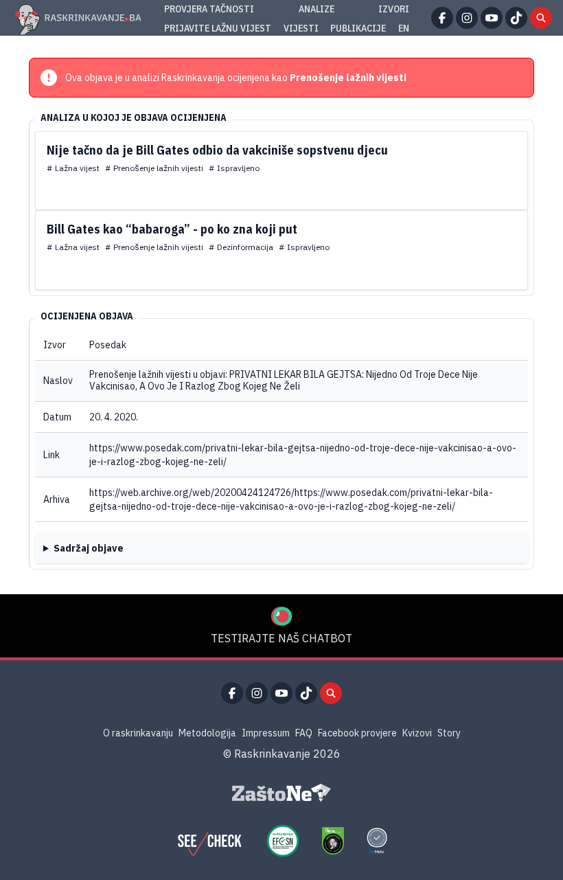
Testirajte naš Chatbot (281, 638)
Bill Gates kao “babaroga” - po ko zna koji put (172, 229)
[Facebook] (442, 18)
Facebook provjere (357, 733)
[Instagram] (467, 18)
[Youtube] (492, 18)
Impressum (266, 733)
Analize (316, 9)
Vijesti (301, 28)
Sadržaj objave (89, 548)
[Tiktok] (516, 18)
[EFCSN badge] (283, 841)
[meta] (377, 841)
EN (403, 28)
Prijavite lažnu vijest (217, 28)
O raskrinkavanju (138, 733)
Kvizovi (417, 733)
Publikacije (358, 28)
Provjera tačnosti (209, 9)
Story (449, 733)
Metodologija (207, 733)
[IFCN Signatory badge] (333, 841)
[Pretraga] (541, 18)
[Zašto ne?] (281, 793)
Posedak (107, 345)
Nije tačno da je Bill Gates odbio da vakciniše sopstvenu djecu (217, 150)
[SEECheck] (209, 841)
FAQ (303, 733)
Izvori (393, 9)
